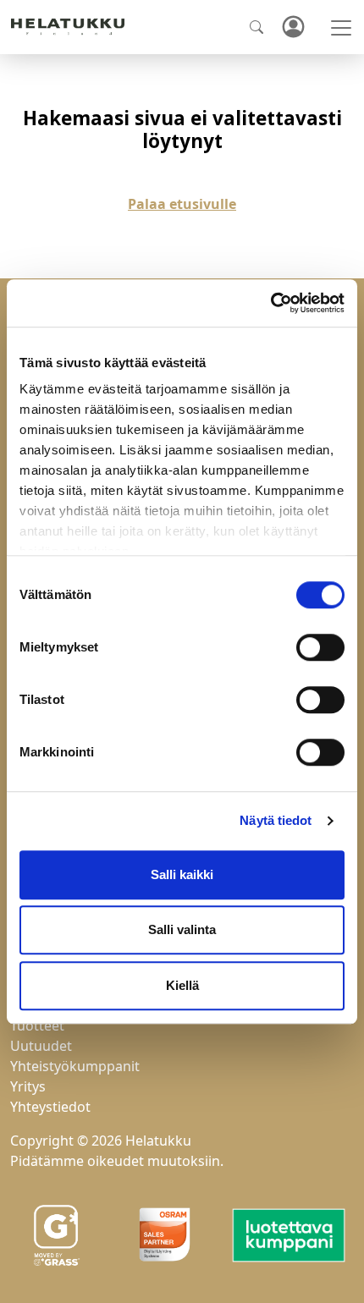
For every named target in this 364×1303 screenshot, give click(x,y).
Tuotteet (37, 1025)
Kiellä (182, 985)
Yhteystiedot (50, 1106)
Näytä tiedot (276, 820)
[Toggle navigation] (341, 28)
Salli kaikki (182, 874)
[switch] (320, 647)
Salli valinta (182, 929)
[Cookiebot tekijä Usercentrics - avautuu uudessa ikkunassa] (270, 303)
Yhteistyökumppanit (75, 1066)
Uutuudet (41, 1045)
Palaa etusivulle (182, 204)
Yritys (28, 1086)
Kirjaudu (293, 27)
